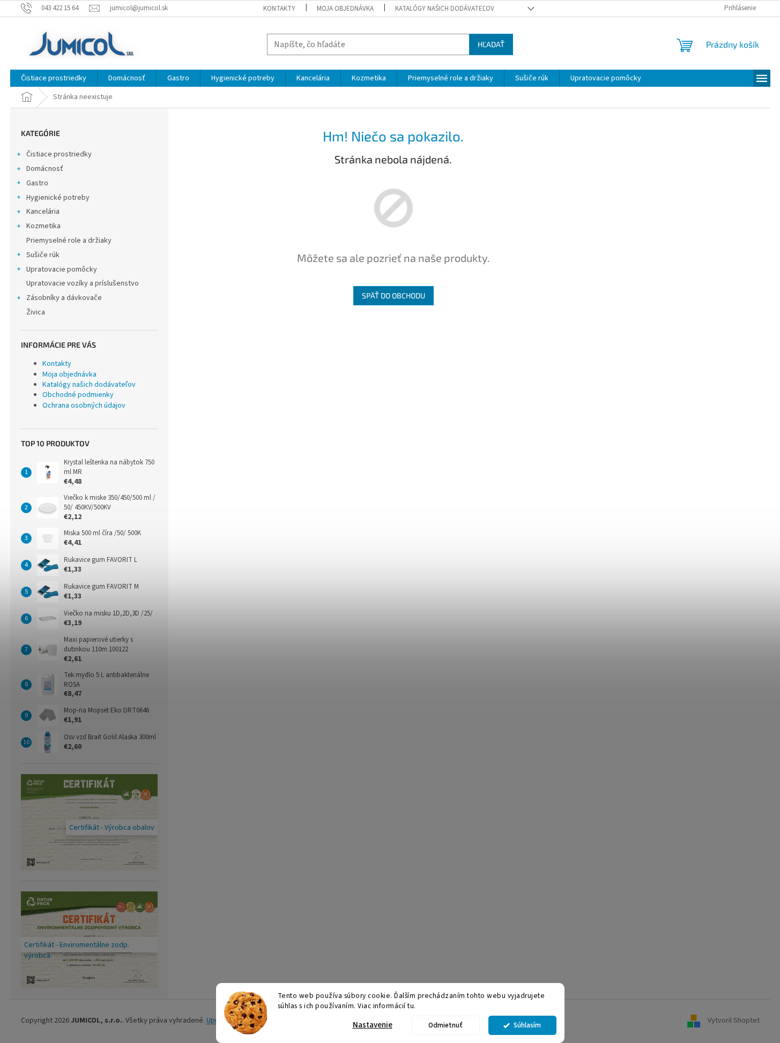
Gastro (37, 183)
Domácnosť (44, 168)
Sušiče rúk (43, 255)
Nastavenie (372, 1025)
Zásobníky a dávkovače (64, 297)
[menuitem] (53, 78)
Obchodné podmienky (78, 394)
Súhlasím (527, 1025)
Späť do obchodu (393, 295)
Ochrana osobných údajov (83, 405)
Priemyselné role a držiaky (69, 240)
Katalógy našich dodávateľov (444, 8)
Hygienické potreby (58, 197)
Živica (35, 312)
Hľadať (491, 44)
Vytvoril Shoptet (734, 1020)
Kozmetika (43, 226)
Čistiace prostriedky (59, 154)
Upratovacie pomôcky (61, 269)
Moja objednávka (345, 8)
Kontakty (279, 8)
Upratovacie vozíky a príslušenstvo (82, 283)
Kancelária (43, 211)
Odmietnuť (445, 1025)
